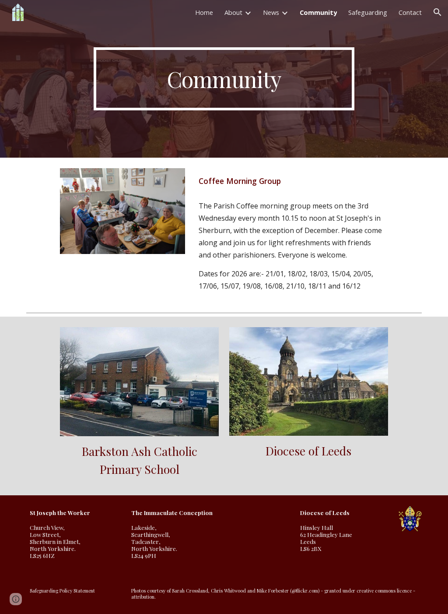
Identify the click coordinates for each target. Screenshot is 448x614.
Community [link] (318, 12)
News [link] (271, 12)
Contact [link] (410, 12)
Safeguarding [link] (367, 12)
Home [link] (204, 12)
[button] (437, 12)
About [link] (233, 12)
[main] (224, 78)
